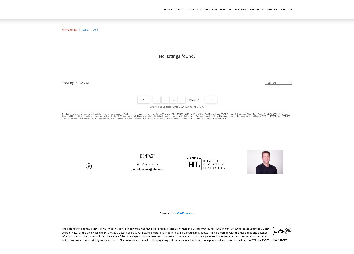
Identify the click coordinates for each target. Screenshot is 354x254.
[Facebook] (89, 166)
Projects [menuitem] (257, 9)
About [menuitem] (180, 9)
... (165, 100)
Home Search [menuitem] (215, 9)
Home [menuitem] (168, 9)
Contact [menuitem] (195, 9)
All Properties (70, 29)
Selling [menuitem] (286, 9)
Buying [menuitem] (272, 9)
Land (85, 29)
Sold (95, 29)
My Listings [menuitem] (237, 9)
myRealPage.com (184, 213)
